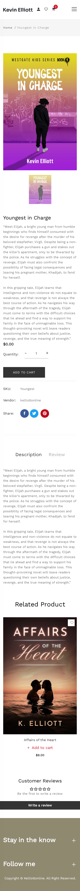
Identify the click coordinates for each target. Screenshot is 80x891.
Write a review (40, 805)
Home (7, 27)
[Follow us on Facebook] (24, 413)
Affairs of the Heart (40, 740)
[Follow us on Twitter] (34, 413)
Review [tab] (57, 454)
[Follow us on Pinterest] (45, 413)
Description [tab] (28, 454)
